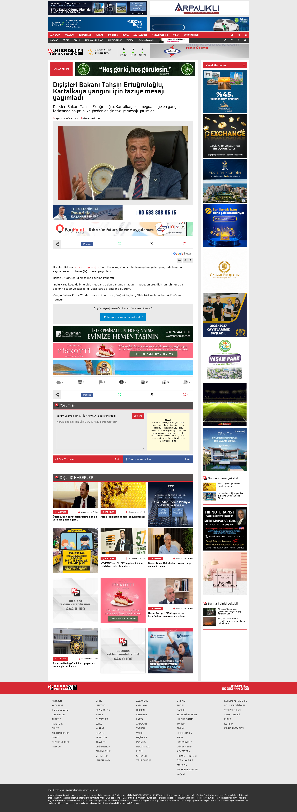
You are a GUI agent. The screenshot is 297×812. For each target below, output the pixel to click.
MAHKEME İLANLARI (187, 769)
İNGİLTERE (113, 34)
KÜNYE (227, 719)
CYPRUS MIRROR (191, 34)
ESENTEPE (141, 714)
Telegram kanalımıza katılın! (125, 317)
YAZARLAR (69, 34)
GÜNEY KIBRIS (184, 746)
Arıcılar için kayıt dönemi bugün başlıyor (229, 485)
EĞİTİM (66, 40)
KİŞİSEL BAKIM (184, 733)
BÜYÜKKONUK (103, 751)
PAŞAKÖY (141, 742)
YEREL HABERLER (160, 34)
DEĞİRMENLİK (103, 746)
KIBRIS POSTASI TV (234, 728)
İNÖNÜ (139, 751)
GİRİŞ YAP (138, 415)
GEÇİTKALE (141, 737)
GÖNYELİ (100, 733)
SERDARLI (141, 756)
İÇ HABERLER (85, 34)
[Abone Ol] (182, 253)
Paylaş (87, 244)
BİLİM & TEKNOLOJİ (187, 756)
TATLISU (140, 728)
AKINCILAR (101, 737)
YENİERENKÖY (103, 760)
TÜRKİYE (99, 34)
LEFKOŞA (100, 705)
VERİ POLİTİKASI (232, 710)
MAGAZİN (182, 765)
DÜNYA (126, 34)
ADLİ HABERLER (140, 34)
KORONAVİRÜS (184, 742)
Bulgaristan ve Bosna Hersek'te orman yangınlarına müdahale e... (231, 621)
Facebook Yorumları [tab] (139, 459)
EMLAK (180, 728)
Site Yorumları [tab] (67, 459)
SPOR (180, 737)
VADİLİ (139, 733)
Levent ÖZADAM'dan (176, 40)
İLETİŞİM (228, 723)
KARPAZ (100, 728)
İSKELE (99, 714)
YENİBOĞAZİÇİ (143, 760)
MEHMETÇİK (102, 756)
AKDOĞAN (141, 723)
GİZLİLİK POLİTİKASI (234, 705)
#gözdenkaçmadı (145, 40)
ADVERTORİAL (184, 751)
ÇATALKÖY (141, 705)
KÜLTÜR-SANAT (115, 40)
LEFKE (99, 723)
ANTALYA (56, 746)
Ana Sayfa (57, 701)
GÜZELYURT (102, 719)
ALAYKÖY (100, 742)
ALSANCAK (142, 701)
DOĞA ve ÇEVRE (185, 760)
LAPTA (139, 719)
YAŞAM (181, 774)
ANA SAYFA (55, 34)
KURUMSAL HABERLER (236, 701)
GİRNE (99, 701)
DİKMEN (140, 710)
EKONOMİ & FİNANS (94, 40)
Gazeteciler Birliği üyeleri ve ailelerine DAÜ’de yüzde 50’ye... (230, 496)
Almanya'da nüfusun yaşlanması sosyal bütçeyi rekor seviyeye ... (230, 611)
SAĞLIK (77, 40)
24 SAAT (54, 40)
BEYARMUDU (143, 746)
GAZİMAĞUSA (103, 710)
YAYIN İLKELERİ (232, 714)
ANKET (176, 34)
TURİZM (130, 40)
